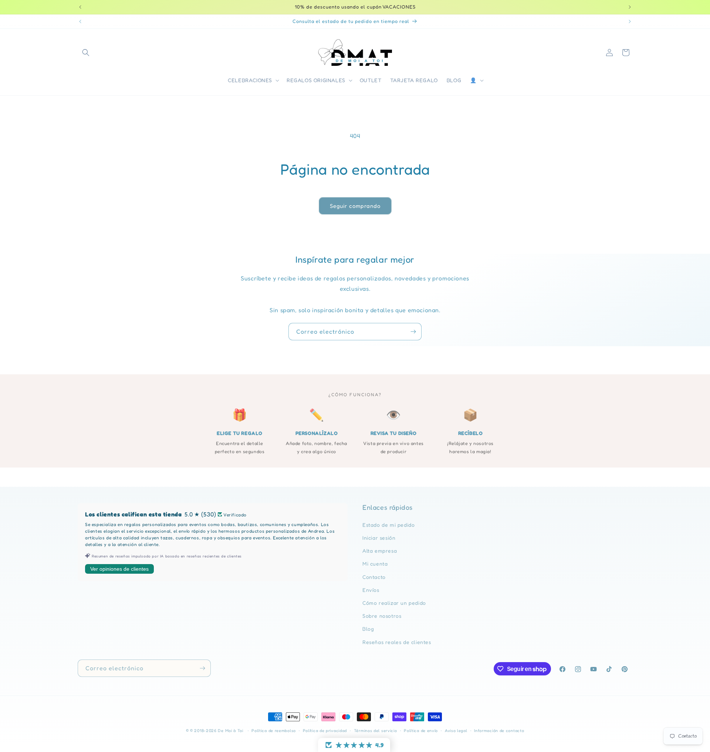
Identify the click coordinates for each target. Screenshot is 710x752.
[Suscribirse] (413, 331)
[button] (86, 52)
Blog (368, 628)
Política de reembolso (273, 730)
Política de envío (421, 730)
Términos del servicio (375, 730)
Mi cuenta (375, 563)
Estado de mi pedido (388, 525)
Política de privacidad (325, 730)
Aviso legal (456, 730)
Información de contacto (499, 730)
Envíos (370, 590)
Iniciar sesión (378, 538)
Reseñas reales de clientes (396, 642)
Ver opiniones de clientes (119, 569)
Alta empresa (379, 550)
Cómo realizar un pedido (394, 603)
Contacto (374, 577)
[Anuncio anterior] (80, 7)
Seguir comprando (355, 205)
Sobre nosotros (381, 616)
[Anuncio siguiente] (630, 7)
